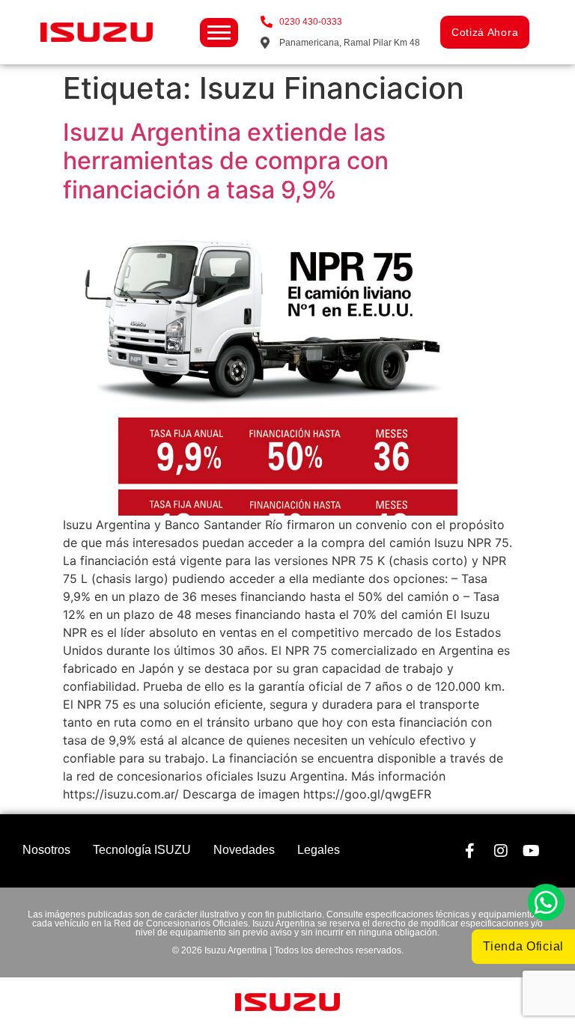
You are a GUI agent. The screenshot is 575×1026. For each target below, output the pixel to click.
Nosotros (46, 849)
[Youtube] (531, 850)
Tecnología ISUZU (142, 849)
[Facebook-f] (470, 850)
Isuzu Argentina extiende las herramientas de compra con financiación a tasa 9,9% (226, 160)
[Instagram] (500, 850)
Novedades (244, 849)
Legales (318, 849)
